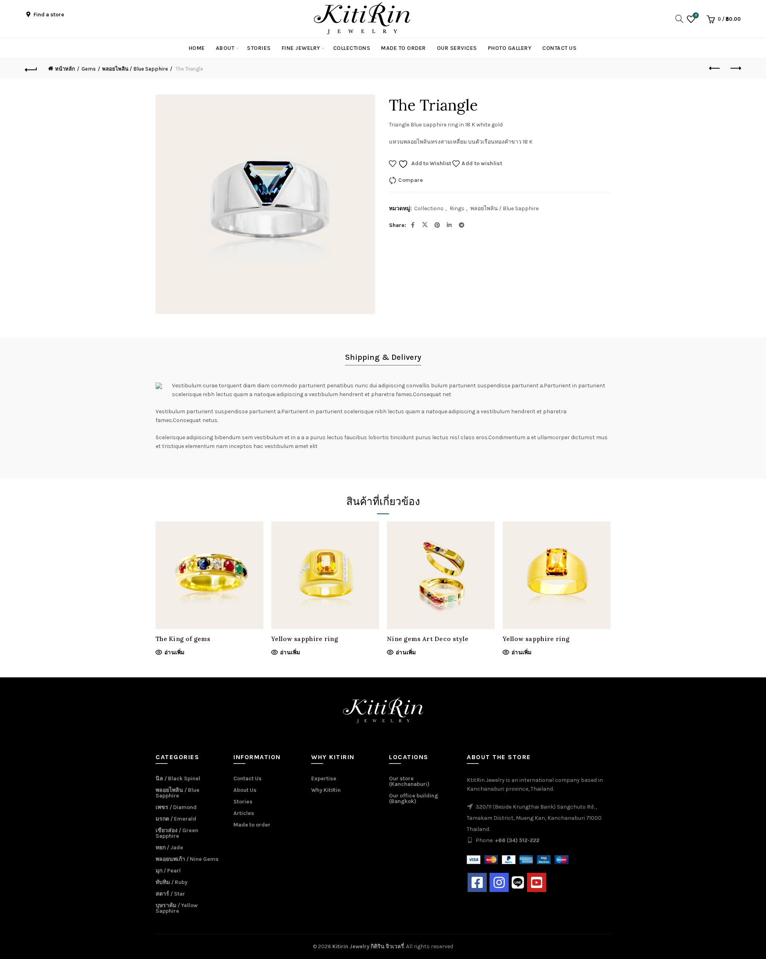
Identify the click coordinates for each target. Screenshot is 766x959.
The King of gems (183, 639)
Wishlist (696, 15)
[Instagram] (499, 882)
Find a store (48, 14)
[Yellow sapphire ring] (325, 575)
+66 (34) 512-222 (517, 840)
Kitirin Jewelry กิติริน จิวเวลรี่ (368, 946)
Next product (735, 69)
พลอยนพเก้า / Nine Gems (187, 859)
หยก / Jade (169, 847)
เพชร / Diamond (176, 807)
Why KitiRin (326, 790)
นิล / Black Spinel (178, 778)
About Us (245, 790)
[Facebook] (477, 882)
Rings (457, 208)
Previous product (715, 69)
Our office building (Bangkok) (413, 798)
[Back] (31, 69)
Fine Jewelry (301, 48)
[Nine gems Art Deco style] (441, 575)
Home (197, 48)
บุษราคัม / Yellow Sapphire (176, 908)
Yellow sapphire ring (304, 639)
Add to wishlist (482, 163)
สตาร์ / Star (170, 893)
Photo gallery (510, 48)
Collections (352, 48)
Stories (259, 48)
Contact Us (559, 48)
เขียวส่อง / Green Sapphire (177, 833)
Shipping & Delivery (383, 357)
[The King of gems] (209, 575)
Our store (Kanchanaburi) (409, 781)
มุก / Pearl (168, 870)
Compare (410, 180)
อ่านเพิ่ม (174, 652)
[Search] (676, 19)
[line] (518, 882)
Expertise (323, 778)
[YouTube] (536, 882)
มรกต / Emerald (176, 818)
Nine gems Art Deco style (427, 639)
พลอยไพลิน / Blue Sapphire (135, 69)
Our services (457, 48)
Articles (243, 813)
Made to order (403, 48)
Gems (88, 69)
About (225, 48)
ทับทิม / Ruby (172, 882)
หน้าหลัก (65, 69)
